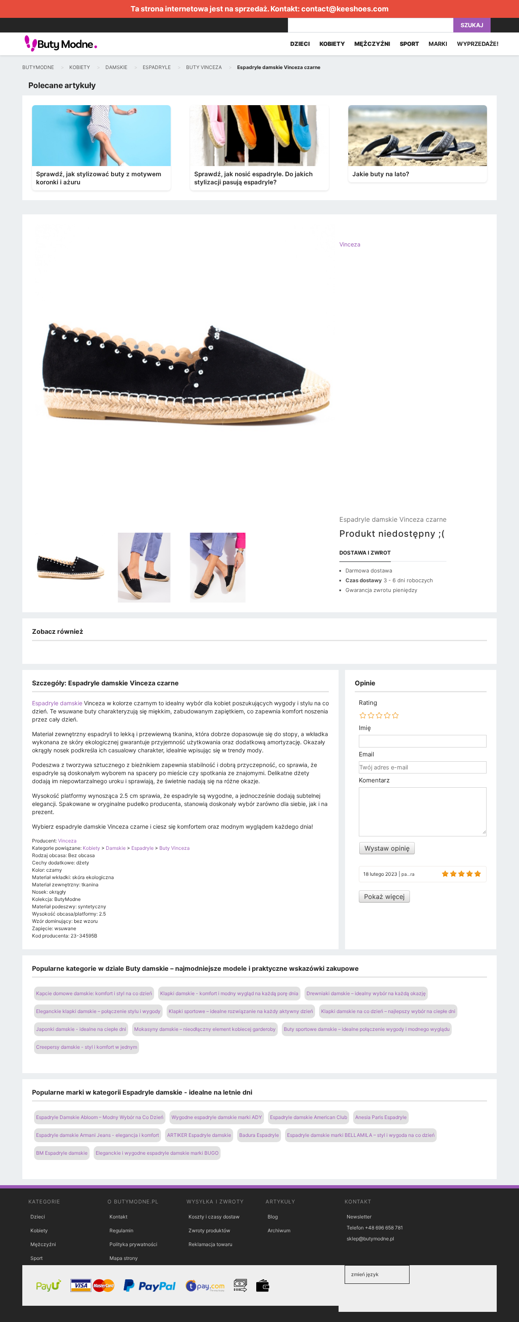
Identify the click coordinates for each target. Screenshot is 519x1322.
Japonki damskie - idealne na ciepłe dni (81, 1029)
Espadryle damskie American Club (308, 1117)
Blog (273, 1217)
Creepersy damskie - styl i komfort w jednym (86, 1047)
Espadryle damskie (57, 703)
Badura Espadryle (259, 1135)
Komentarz (374, 780)
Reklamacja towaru (210, 1244)
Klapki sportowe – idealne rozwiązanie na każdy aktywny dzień (241, 1011)
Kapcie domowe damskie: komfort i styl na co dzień (94, 993)
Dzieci (37, 1217)
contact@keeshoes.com (344, 8)
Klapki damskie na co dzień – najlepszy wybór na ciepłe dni (388, 1011)
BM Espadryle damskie (62, 1153)
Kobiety (39, 1230)
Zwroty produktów (209, 1230)
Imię (365, 728)
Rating (368, 702)
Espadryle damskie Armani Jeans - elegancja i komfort (97, 1135)
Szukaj (472, 25)
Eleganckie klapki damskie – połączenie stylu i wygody (98, 1011)
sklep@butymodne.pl (370, 1239)
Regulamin (121, 1230)
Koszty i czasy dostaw (214, 1217)
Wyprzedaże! (478, 43)
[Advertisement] (392, 388)
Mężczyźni (43, 1244)
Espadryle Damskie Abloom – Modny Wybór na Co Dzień (99, 1117)
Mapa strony (123, 1258)
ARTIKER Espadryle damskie (199, 1135)
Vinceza (349, 244)
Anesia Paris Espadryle (381, 1117)
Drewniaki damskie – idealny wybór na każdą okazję (366, 993)
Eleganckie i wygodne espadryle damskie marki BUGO (157, 1153)
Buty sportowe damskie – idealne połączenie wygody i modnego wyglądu (367, 1029)
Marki (438, 43)
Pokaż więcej (384, 896)
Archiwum (279, 1230)
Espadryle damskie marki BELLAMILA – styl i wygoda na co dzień (361, 1135)
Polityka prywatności (133, 1244)
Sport (36, 1258)
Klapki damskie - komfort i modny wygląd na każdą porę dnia (229, 993)
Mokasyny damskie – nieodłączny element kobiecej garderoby (205, 1029)
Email (366, 754)
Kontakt (118, 1217)
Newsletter (359, 1217)
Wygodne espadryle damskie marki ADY (217, 1117)
